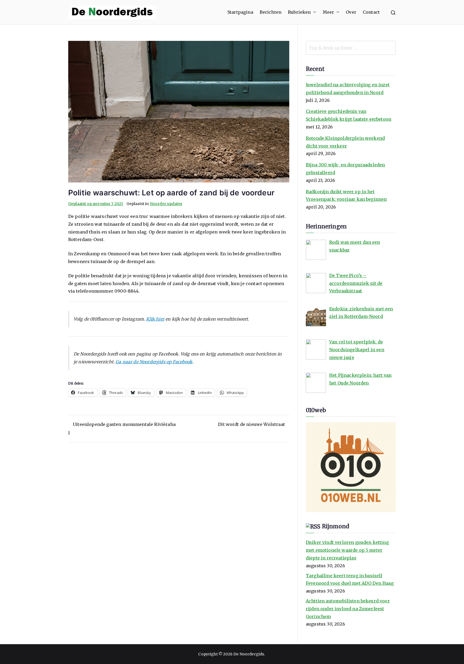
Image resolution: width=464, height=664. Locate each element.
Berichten (270, 12)
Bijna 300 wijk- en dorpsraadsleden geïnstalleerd (345, 168)
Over (351, 12)
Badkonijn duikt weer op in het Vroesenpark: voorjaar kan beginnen (346, 195)
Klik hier (155, 319)
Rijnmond (335, 526)
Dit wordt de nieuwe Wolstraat (251, 424)
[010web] (351, 466)
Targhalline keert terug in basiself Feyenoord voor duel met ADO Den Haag (350, 579)
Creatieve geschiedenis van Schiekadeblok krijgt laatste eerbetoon (348, 115)
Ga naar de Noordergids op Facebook (153, 361)
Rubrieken (299, 12)
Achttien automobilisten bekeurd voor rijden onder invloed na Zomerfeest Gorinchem (348, 608)
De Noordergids (248, 654)
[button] (313, 12)
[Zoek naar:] (351, 48)
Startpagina (240, 12)
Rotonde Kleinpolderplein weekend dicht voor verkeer (345, 142)
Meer (328, 12)
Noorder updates (166, 203)
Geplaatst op (95, 203)
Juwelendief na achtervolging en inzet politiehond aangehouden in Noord (348, 88)
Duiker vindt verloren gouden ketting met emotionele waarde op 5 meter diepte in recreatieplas (347, 550)
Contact (371, 12)
